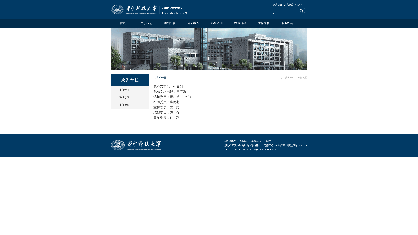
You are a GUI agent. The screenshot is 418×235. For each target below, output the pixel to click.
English (298, 4)
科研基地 (217, 23)
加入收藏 (288, 4)
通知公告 (170, 23)
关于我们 (146, 23)
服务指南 (287, 23)
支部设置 (302, 77)
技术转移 (240, 23)
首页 (123, 23)
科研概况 (193, 23)
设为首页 (278, 4)
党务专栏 (264, 23)
